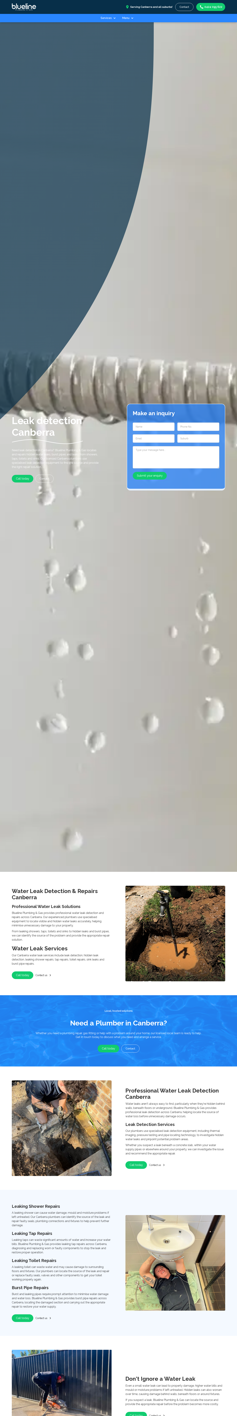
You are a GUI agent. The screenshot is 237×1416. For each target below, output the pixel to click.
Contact (184, 7)
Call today (22, 478)
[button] (110, 18)
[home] (24, 6)
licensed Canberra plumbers (64, 458)
